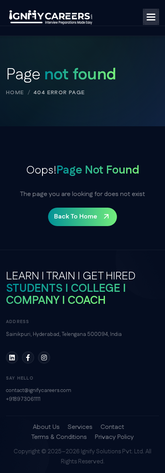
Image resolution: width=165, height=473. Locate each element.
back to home (75, 216)
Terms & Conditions (59, 437)
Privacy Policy (114, 437)
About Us (46, 427)
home (15, 93)
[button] (151, 16)
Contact (112, 427)
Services (80, 427)
